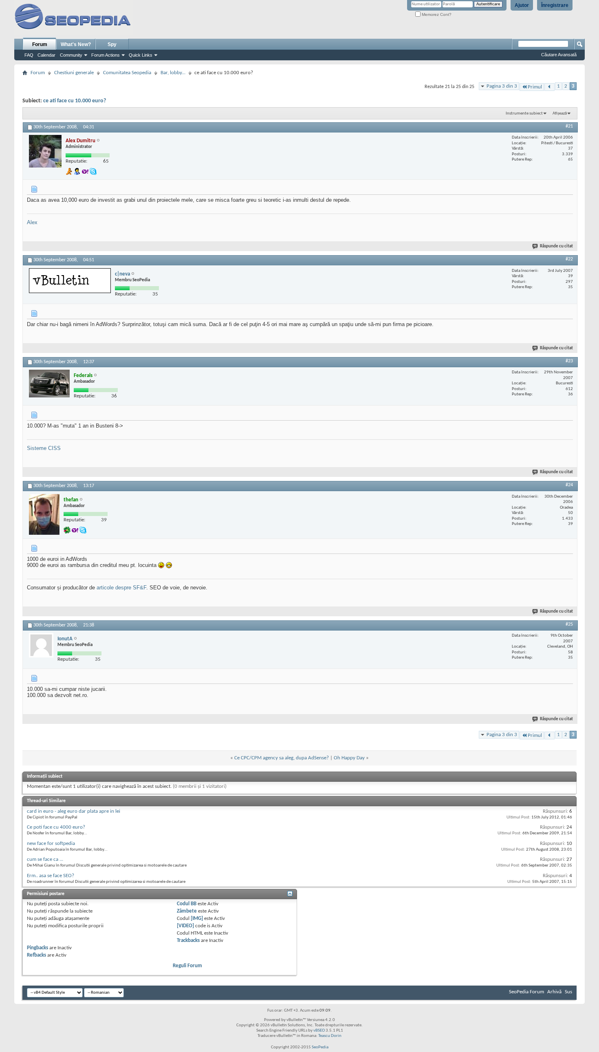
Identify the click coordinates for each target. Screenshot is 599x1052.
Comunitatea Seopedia (127, 72)
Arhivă (554, 992)
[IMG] (197, 918)
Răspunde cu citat (556, 246)
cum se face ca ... (45, 859)
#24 (569, 485)
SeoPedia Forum (526, 992)
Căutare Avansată (559, 54)
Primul (535, 87)
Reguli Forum (187, 965)
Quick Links (140, 55)
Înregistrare (554, 5)
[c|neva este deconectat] (70, 280)
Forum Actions (105, 55)
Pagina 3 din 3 (502, 86)
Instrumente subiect (524, 113)
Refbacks (36, 955)
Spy (112, 44)
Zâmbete (187, 911)
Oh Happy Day (349, 758)
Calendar (46, 55)
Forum (39, 44)
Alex (32, 222)
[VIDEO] (185, 925)
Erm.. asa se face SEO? (50, 875)
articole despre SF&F (121, 587)
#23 (569, 361)
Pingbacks (37, 948)
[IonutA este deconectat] (41, 645)
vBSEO (319, 1030)
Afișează (560, 113)
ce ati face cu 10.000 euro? (74, 101)
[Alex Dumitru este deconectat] (45, 151)
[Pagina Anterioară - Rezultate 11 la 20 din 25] (549, 87)
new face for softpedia (51, 843)
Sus (568, 992)
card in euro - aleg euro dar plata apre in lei (73, 811)
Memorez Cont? (436, 14)
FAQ (28, 55)
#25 (569, 624)
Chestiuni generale (74, 72)
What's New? (76, 44)
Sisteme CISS (44, 448)
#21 (569, 126)
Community (71, 55)
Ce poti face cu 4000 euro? (56, 827)
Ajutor (522, 5)
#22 (569, 259)
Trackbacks (188, 940)
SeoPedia (320, 1047)
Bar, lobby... (173, 72)
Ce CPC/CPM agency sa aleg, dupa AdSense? (281, 758)
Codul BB (186, 903)
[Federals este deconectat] (49, 383)
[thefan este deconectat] (44, 514)
